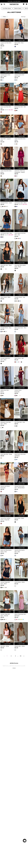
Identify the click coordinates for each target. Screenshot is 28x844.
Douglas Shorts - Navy (6, 327)
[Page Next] (23, 656)
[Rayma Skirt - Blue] (21, 29)
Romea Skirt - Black (19, 518)
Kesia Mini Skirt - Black (6, 265)
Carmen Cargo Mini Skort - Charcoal (5, 615)
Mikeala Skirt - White (20, 646)
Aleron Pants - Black (5, 297)
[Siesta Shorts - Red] (21, 344)
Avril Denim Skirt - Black (20, 202)
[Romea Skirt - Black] (21, 504)
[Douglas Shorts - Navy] (7, 314)
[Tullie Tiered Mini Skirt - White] (21, 125)
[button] (24, 840)
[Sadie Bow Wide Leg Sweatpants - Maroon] (21, 157)
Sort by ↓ (23, 16)
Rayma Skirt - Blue (19, 42)
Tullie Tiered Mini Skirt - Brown (6, 171)
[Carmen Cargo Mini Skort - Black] (7, 568)
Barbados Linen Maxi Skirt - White (6, 423)
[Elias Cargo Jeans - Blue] (21, 314)
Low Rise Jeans (7, 8)
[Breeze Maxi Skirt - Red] (21, 93)
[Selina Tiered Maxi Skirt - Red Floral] (21, 600)
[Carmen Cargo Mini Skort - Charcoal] (7, 600)
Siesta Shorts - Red (19, 358)
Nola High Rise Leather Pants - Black (20, 266)
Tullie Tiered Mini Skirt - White (20, 139)
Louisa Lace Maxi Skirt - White (6, 43)
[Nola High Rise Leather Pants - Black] (21, 251)
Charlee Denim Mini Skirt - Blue (19, 75)
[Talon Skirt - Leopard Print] (7, 125)
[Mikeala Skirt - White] (21, 632)
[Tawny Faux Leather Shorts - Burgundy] (7, 504)
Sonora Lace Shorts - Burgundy (5, 487)
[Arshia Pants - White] (21, 568)
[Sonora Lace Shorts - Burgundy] (7, 472)
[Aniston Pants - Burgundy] (21, 376)
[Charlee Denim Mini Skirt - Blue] (21, 61)
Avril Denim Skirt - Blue (6, 233)
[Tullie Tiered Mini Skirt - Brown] (7, 157)
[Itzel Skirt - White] (7, 632)
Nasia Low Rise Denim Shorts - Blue (6, 551)
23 (20, 656)
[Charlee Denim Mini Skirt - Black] (7, 61)
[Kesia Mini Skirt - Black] (7, 251)
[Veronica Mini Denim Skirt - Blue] (21, 536)
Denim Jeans (17, 8)
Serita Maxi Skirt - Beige (6, 454)
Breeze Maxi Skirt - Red (20, 106)
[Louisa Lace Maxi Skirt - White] (7, 29)
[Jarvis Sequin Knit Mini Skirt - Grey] (21, 219)
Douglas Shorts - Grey (20, 297)
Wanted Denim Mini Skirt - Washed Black (20, 487)
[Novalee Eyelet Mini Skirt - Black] (7, 344)
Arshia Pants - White (20, 582)
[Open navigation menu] (2, 4)
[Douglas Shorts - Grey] (21, 283)
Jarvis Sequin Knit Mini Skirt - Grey (20, 234)
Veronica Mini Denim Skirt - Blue (20, 551)
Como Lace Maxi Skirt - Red (6, 107)
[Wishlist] (24, 4)
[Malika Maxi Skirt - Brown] (7, 376)
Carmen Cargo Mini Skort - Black (5, 583)
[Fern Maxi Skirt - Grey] (21, 408)
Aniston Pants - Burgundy (18, 391)
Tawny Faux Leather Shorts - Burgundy (5, 519)
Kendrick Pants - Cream (6, 202)
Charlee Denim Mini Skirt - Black (5, 75)
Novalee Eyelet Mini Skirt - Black (5, 359)
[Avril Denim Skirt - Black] (21, 189)
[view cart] (26, 4)
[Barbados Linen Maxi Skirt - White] (7, 408)
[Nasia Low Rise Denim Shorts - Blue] (7, 536)
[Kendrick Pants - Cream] (7, 189)
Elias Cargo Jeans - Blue (20, 327)
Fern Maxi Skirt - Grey (20, 422)
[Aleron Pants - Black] (7, 283)
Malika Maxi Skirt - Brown (5, 391)
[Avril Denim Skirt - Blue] (7, 219)
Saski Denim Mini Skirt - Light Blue (20, 455)
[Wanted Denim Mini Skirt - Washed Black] (21, 472)
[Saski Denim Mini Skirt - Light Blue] (21, 440)
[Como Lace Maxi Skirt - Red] (7, 93)
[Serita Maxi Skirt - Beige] (7, 440)
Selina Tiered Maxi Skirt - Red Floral (20, 615)
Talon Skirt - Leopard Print (6, 139)
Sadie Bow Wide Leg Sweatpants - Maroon (20, 171)
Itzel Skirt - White (5, 646)
